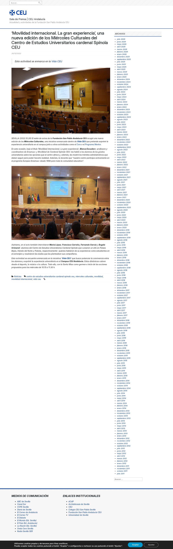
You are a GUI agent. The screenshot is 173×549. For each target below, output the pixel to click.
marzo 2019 (122, 252)
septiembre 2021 (123, 177)
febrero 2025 (122, 74)
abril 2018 (121, 280)
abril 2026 (121, 47)
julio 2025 (121, 62)
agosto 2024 (122, 89)
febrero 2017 (122, 315)
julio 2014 (121, 393)
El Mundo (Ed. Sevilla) (26, 520)
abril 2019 (121, 250)
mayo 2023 (121, 127)
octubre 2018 (122, 265)
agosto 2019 (122, 240)
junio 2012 (121, 451)
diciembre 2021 (123, 170)
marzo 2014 (122, 403)
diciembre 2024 (123, 79)
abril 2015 (121, 371)
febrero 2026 (122, 52)
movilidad (98, 276)
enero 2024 (122, 107)
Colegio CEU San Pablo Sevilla (82, 509)
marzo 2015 (122, 373)
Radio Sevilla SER (25, 531)
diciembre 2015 (123, 350)
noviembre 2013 (123, 413)
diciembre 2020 (123, 200)
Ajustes (151, 544)
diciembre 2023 (123, 109)
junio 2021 (121, 185)
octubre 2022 (122, 145)
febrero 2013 (122, 433)
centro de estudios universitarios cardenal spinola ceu (50, 276)
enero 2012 (121, 463)
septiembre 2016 (123, 328)
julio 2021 (121, 182)
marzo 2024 (122, 102)
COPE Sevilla (23, 507)
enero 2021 (121, 197)
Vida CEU (56, 61)
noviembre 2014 (123, 383)
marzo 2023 (122, 132)
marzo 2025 (122, 72)
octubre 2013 (122, 416)
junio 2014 (121, 396)
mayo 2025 (121, 67)
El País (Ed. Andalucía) (27, 523)
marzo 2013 (122, 431)
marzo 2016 (122, 343)
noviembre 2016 (123, 323)
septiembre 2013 (123, 418)
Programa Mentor (93, 144)
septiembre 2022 (124, 147)
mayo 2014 (121, 398)
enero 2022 (122, 167)
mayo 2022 (121, 157)
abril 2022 (121, 160)
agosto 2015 (122, 360)
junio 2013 (121, 423)
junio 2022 (121, 155)
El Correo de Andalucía (27, 512)
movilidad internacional (21, 279)
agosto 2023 (122, 119)
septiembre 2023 (124, 117)
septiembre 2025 (124, 59)
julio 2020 (121, 212)
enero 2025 (122, 77)
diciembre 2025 (123, 57)
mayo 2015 (121, 368)
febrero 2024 (122, 104)
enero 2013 (121, 436)
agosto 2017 (122, 300)
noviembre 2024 (123, 82)
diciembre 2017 (123, 290)
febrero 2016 (122, 345)
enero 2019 (121, 257)
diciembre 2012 (123, 438)
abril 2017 (121, 310)
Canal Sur (21, 504)
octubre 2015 (122, 355)
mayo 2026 (121, 44)
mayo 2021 (121, 187)
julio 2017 (121, 303)
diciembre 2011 (123, 466)
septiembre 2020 (124, 207)
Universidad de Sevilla (78, 515)
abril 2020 (121, 220)
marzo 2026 (122, 49)
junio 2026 (121, 42)
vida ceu (37, 279)
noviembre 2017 (123, 293)
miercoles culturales (84, 276)
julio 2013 (121, 421)
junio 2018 (121, 275)
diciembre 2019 (123, 230)
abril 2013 (121, 428)
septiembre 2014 (123, 388)
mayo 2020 (121, 217)
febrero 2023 (122, 134)
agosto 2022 (122, 150)
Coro (79, 144)
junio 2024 (121, 94)
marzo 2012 (122, 458)
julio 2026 (121, 39)
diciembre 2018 (123, 260)
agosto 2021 (122, 180)
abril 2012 (121, 456)
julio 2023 (121, 122)
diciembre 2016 (123, 320)
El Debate (21, 518)
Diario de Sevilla (24, 509)
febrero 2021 (122, 195)
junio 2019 (121, 245)
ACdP (71, 501)
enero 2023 (122, 137)
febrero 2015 (122, 376)
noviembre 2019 (123, 232)
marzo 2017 (122, 313)
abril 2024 (121, 99)
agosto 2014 (122, 391)
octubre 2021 (122, 175)
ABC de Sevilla (23, 501)
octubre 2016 (122, 325)
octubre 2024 (122, 84)
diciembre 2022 (123, 140)
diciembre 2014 (123, 381)
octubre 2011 (122, 471)
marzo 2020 (122, 222)
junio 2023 (121, 124)
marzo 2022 (122, 162)
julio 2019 (121, 242)
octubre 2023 (122, 114)
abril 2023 (121, 129)
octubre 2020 (122, 205)
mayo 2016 (121, 338)
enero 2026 (122, 54)
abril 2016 (121, 340)
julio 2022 (121, 152)
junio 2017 (121, 305)
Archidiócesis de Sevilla (79, 504)
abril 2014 (121, 401)
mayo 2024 (121, 97)
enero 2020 (122, 227)
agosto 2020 (122, 210)
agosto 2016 (122, 330)
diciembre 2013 (123, 411)
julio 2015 (121, 363)
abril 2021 (121, 190)
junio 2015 (121, 365)
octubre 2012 (122, 443)
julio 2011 (120, 473)
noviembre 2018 (123, 262)
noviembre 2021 (123, 172)
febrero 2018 (122, 285)
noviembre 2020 (123, 202)
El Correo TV (22, 515)
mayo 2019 (121, 247)
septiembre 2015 (123, 358)
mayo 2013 (121, 426)
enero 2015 (121, 378)
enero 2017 (121, 318)
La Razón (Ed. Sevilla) (27, 526)
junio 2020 (121, 215)
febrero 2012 (122, 461)
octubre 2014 (122, 386)
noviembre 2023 (123, 112)
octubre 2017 (122, 295)
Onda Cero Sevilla (25, 528)
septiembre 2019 (123, 237)
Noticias (17, 276)
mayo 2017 (121, 308)
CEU (70, 507)
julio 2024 (121, 92)
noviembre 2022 (123, 142)
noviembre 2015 (123, 353)
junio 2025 (121, 64)
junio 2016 (121, 335)
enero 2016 (121, 348)
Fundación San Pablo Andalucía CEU (85, 512)
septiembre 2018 (123, 268)
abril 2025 (121, 69)
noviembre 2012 (123, 441)
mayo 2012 (121, 453)
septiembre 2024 (124, 87)
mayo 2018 (121, 278)
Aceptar (135, 544)
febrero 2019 (122, 255)
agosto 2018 (122, 270)
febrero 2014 (122, 406)
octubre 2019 (122, 235)
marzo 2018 (122, 283)
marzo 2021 (122, 192)
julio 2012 (121, 448)
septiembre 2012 (123, 446)
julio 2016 (121, 333)
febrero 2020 (122, 225)
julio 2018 (121, 273)
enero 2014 (121, 408)
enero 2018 (121, 288)
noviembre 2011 (123, 468)
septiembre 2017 (123, 298)
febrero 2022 (122, 165)
